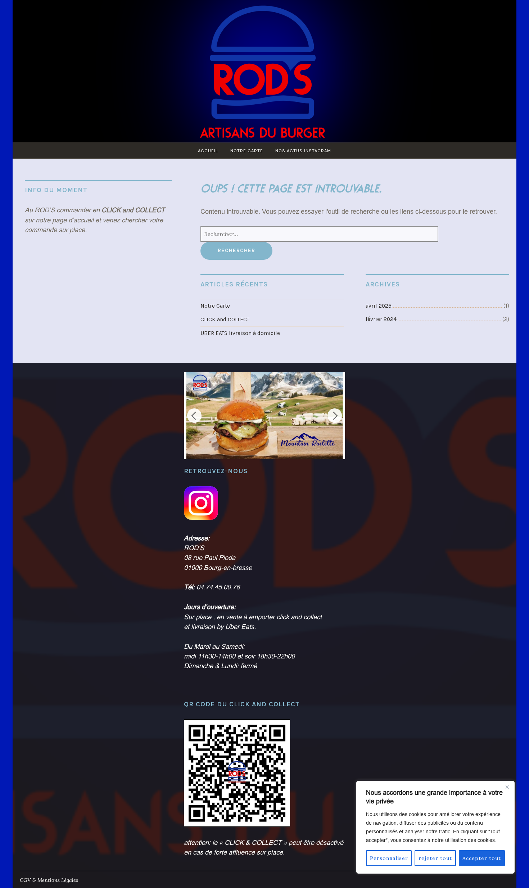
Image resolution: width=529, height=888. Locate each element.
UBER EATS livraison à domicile (240, 333)
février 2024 (381, 319)
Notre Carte (215, 306)
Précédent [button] (194, 415)
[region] (435, 827)
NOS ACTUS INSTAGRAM (303, 150)
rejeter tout (435, 858)
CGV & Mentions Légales (49, 880)
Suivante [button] (334, 415)
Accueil (208, 150)
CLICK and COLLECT (224, 319)
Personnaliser (389, 858)
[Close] (507, 787)
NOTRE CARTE (246, 150)
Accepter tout (481, 858)
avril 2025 (379, 306)
